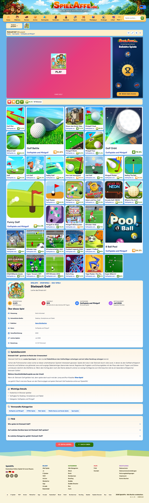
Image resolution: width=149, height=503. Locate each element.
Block (70, 471)
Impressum (122, 476)
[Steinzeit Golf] (26, 26)
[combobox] (132, 18)
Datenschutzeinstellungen (128, 471)
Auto (69, 489)
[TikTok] (7, 476)
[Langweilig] (9, 102)
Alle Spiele (46, 468)
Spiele (9, 34)
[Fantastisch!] (17, 102)
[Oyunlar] (13, 472)
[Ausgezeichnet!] (22, 102)
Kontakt (96, 471)
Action (45, 478)
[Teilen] (136, 33)
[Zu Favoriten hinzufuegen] (128, 33)
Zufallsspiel (66, 444)
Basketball (46, 489)
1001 (44, 476)
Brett (70, 473)
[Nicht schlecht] (13, 102)
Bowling (70, 478)
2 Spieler (45, 473)
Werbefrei (46, 481)
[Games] (7, 472)
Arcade (45, 486)
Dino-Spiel (79, 377)
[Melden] (140, 33)
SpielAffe (34, 283)
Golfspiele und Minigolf (28, 34)
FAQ (95, 468)
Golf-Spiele (56, 283)
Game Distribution (41, 323)
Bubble (70, 481)
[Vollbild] (132, 33)
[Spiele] (143, 7)
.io (43, 471)
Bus (69, 486)
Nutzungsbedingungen (126, 473)
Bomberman (72, 476)
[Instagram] (12, 476)
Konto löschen (124, 478)
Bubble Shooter (73, 484)
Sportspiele (15, 34)
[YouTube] (16, 476)
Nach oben (85, 444)
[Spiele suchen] (142, 18)
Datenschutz (123, 468)
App (44, 484)
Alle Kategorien (73, 468)
